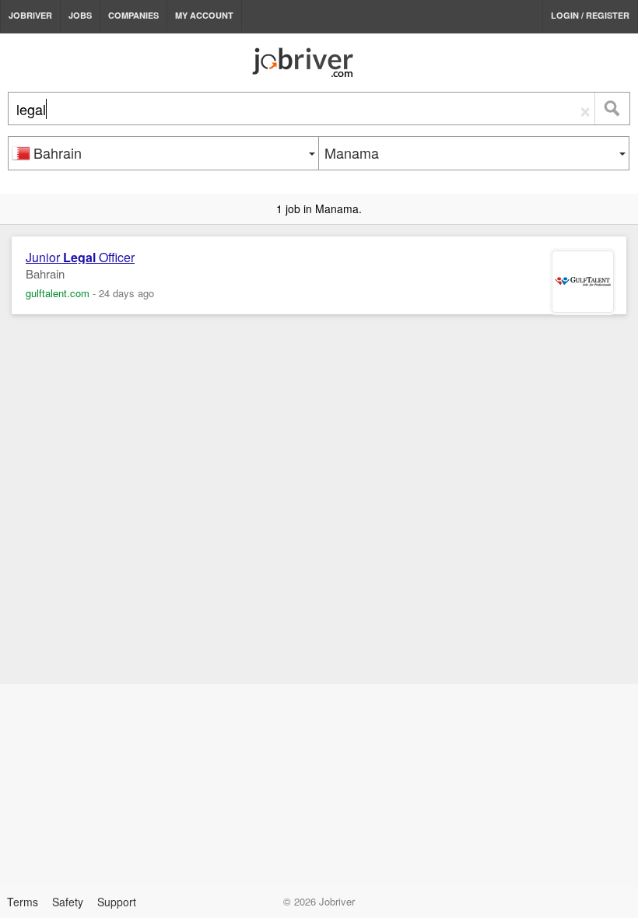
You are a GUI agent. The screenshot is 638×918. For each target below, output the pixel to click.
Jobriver (30, 15)
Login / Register (590, 15)
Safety (67, 901)
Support (116, 901)
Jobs (80, 15)
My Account (204, 15)
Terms (22, 901)
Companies (133, 15)
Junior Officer (80, 258)
